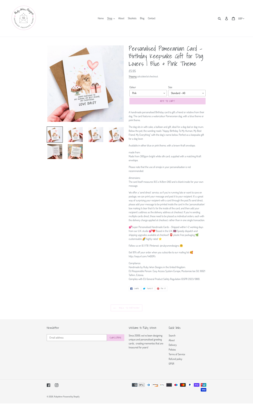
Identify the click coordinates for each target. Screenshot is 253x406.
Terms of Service (177, 354)
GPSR (171, 363)
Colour (132, 87)
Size (170, 87)
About (172, 340)
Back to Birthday (129, 308)
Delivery (173, 344)
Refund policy (175, 358)
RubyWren (58, 396)
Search (172, 335)
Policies (172, 349)
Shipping (133, 76)
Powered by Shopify (71, 396)
